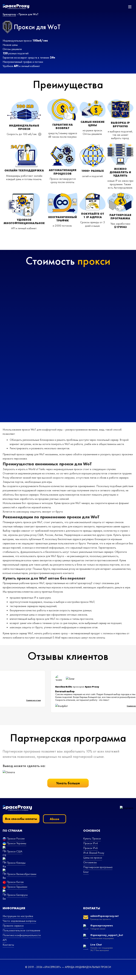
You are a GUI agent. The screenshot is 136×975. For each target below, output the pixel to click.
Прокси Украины (16, 843)
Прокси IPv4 (90, 843)
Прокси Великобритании (21, 874)
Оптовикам (90, 862)
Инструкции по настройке (18, 916)
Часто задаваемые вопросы (19, 921)
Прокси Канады (16, 863)
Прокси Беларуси (17, 895)
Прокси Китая (15, 882)
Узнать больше (68, 783)
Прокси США (14, 851)
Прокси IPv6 (90, 848)
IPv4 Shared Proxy (93, 853)
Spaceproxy (9, 14)
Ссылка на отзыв (37, 700)
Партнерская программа (97, 867)
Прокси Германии (17, 887)
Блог (86, 872)
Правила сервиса (13, 925)
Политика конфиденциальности (22, 935)
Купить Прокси (92, 838)
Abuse (54, 819)
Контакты (8, 945)
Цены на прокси (92, 857)
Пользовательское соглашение (21, 930)
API (5, 940)
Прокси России (16, 838)
